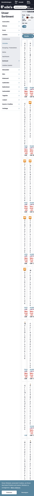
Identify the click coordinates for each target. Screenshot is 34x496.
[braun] (27, 17)
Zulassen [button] (9, 492)
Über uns (16, 2)
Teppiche (5, 95)
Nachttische (5, 56)
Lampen (4, 100)
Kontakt (21, 2)
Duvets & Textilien (7, 104)
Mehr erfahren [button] (15, 488)
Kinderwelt (5, 78)
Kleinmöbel (5, 70)
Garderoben (5, 82)
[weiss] (27, 20)
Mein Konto (28, 2)
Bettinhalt (5, 61)
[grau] (32, 17)
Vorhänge (5, 108)
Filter (25, 26)
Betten (4, 52)
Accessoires (5, 21)
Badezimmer (6, 87)
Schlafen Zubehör (7, 65)
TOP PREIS (29, 103)
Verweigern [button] (24, 492)
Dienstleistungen (6, 2)
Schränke (5, 43)
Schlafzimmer (6, 39)
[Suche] (25, 7)
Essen (4, 30)
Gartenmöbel (6, 91)
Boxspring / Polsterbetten (9, 48)
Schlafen (4, 34)
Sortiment (24, 11)
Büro (3, 74)
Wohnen (4, 26)
